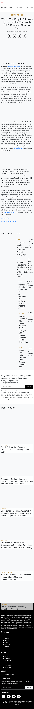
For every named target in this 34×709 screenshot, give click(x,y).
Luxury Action (5, 218)
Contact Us (8, 658)
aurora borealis (19, 148)
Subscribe (8, 667)
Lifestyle (7, 647)
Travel (19, 7)
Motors (4, 7)
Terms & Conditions (11, 663)
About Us (7, 656)
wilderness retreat (9, 212)
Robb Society (9, 649)
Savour (12, 7)
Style (26, 7)
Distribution (8, 665)
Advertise (8, 661)
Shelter (7, 644)
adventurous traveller (14, 66)
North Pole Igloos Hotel (8, 221)
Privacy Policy (9, 675)
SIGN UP (29, 387)
